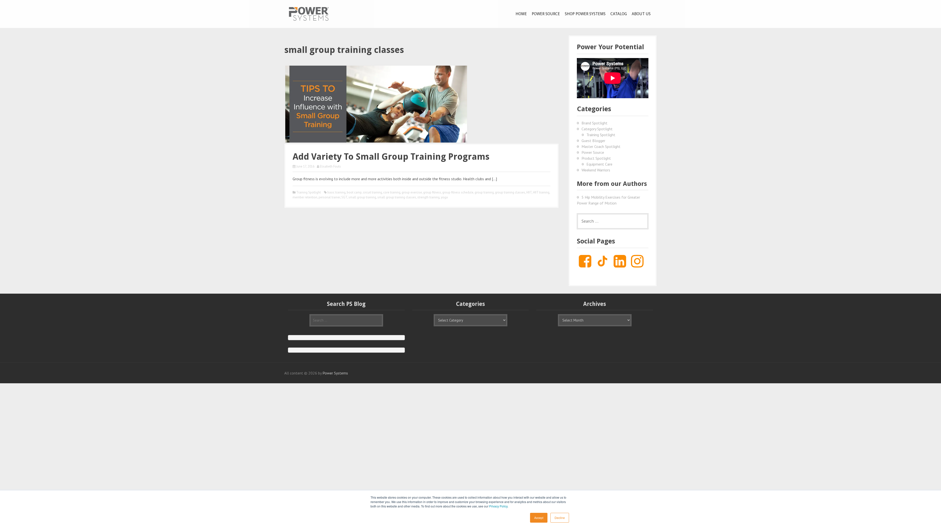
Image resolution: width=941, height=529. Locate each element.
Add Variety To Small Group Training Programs (391, 156)
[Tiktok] (602, 265)
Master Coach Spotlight (601, 146)
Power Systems (335, 373)
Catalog (618, 14)
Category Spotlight (597, 128)
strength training (428, 197)
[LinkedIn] (620, 265)
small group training (362, 197)
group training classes (510, 192)
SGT (344, 197)
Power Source (546, 14)
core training (391, 192)
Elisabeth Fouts (330, 166)
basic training (336, 192)
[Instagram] (637, 265)
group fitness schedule (457, 192)
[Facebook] (585, 265)
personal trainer (329, 197)
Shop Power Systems (585, 14)
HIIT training (541, 192)
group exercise (412, 192)
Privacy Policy (498, 506)
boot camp (354, 192)
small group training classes (396, 197)
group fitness (432, 192)
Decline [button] (560, 518)
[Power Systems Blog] (309, 13)
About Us (641, 14)
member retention (305, 197)
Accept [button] (538, 518)
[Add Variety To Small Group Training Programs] (376, 103)
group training (484, 192)
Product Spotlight (596, 158)
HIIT (529, 192)
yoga (444, 197)
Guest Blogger (593, 140)
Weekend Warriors (596, 170)
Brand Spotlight (594, 122)
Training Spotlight (308, 192)
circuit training (372, 192)
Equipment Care (599, 164)
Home (521, 14)
